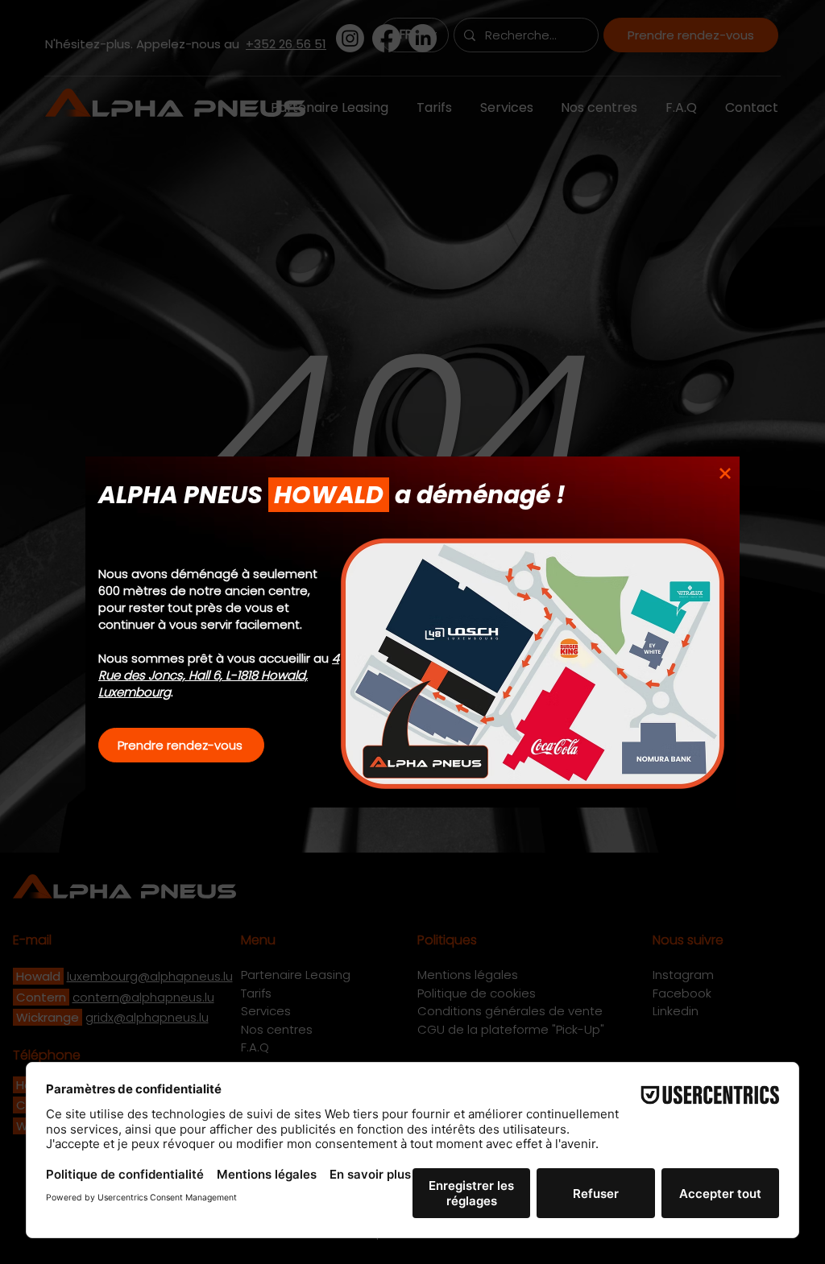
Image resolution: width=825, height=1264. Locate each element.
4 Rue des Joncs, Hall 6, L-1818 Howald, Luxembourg (218, 675)
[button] (725, 473)
